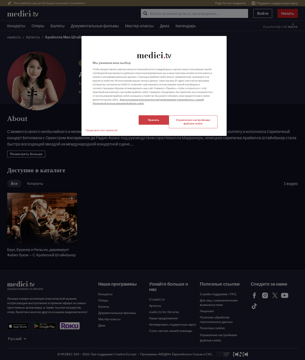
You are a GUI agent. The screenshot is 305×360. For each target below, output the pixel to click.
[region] (154, 86)
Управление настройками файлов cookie (193, 121)
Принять (153, 119)
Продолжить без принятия (101, 130)
